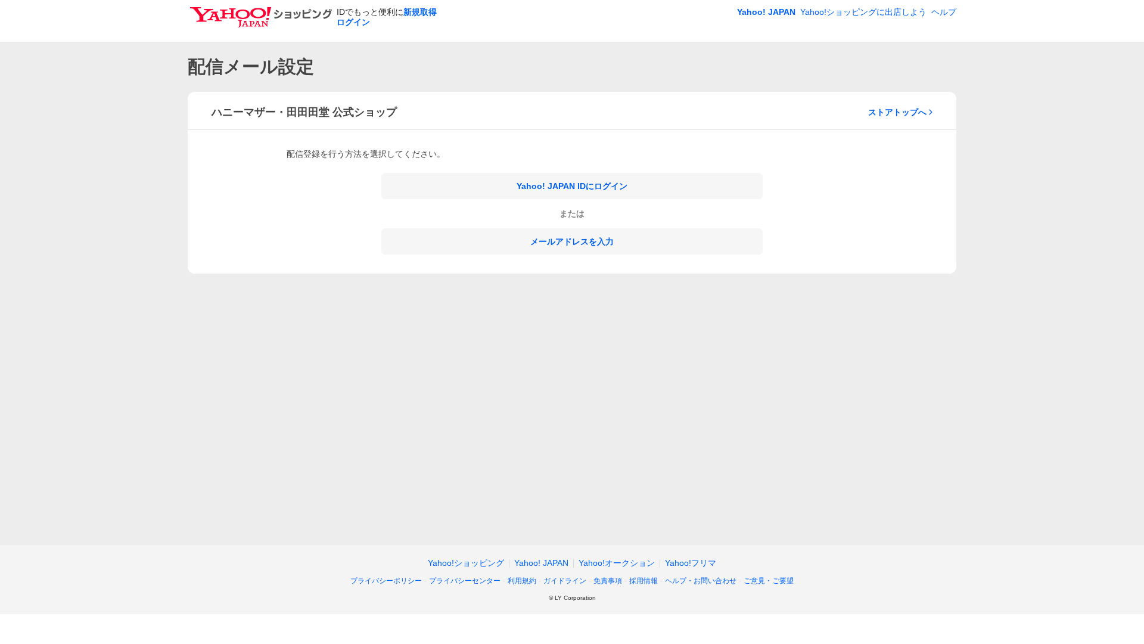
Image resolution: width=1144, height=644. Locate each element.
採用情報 (643, 581)
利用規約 (522, 581)
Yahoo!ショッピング (466, 563)
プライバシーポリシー (386, 581)
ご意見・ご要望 (769, 581)
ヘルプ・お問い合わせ (700, 581)
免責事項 (607, 581)
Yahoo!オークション (617, 563)
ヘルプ (943, 12)
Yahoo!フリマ (690, 563)
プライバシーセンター (464, 581)
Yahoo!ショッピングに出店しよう (863, 12)
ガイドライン (564, 581)
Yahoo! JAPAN (766, 12)
